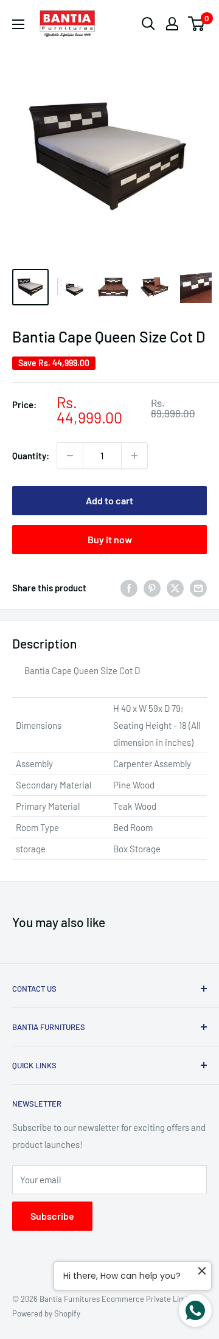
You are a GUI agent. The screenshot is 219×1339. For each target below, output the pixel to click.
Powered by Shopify (46, 1313)
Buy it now (110, 539)
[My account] (172, 23)
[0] (196, 23)
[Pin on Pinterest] (152, 588)
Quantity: (30, 455)
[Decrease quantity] (70, 455)
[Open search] (148, 23)
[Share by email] (198, 588)
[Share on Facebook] (128, 588)
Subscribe (52, 1216)
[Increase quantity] (134, 455)
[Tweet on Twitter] (175, 588)
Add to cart (109, 500)
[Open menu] (18, 24)
